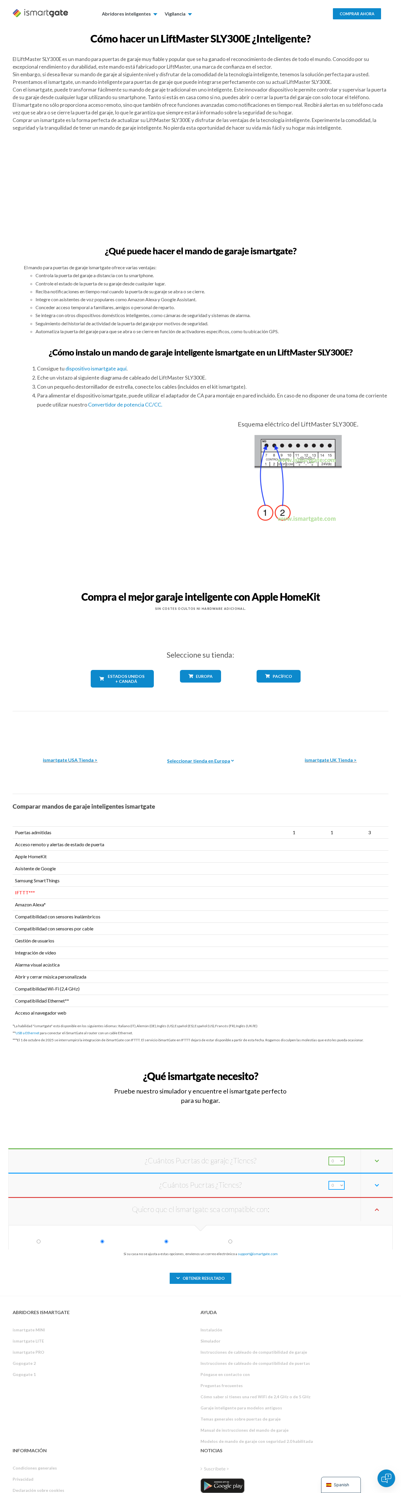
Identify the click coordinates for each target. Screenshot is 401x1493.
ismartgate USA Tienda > (70, 760)
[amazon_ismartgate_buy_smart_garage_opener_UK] (330, 730)
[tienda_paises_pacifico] (279, 687)
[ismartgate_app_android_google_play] (223, 1485)
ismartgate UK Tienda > (331, 760)
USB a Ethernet (27, 1033)
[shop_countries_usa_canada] (122, 692)
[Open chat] (386, 1478)
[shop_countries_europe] (200, 687)
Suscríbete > (216, 1468)
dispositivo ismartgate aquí (96, 368)
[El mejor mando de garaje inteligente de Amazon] (70, 730)
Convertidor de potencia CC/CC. (125, 404)
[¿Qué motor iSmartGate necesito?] (345, 1071)
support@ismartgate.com (258, 1254)
